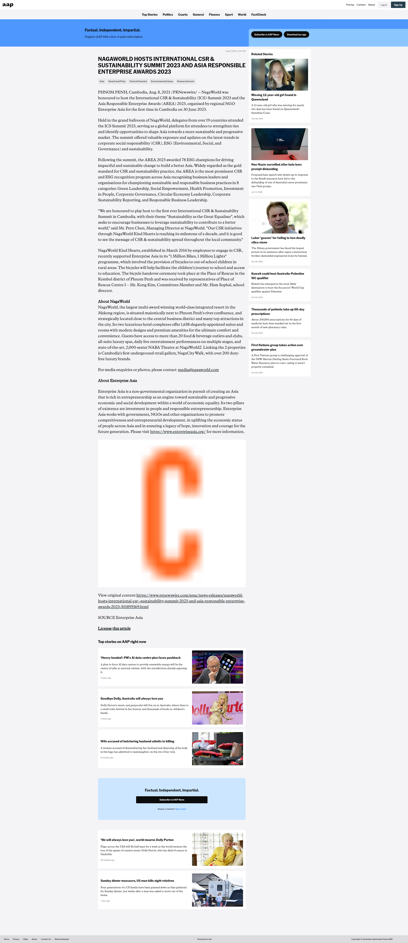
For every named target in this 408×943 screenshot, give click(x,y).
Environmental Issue (162, 81)
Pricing (350, 4)
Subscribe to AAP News (266, 34)
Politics (168, 14)
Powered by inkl (204, 939)
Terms (6, 939)
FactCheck (258, 14)
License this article (114, 628)
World (242, 14)
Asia (102, 81)
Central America (138, 81)
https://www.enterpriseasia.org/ (178, 432)
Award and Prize (117, 81)
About (371, 4)
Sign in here (181, 809)
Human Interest (185, 81)
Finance (214, 14)
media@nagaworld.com (198, 370)
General (198, 14)
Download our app (296, 34)
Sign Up (398, 4)
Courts (183, 14)
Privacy (16, 939)
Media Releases (62, 939)
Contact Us (46, 939)
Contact (361, 4)
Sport (229, 14)
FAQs (25, 939)
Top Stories (150, 14)
